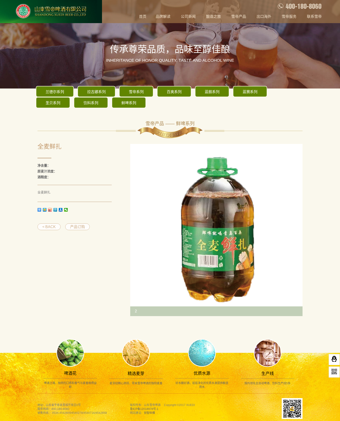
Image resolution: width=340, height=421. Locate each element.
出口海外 (264, 16)
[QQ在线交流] (334, 359)
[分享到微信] (66, 210)
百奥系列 (174, 92)
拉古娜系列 (96, 92)
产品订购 (77, 227)
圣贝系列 (53, 103)
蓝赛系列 (250, 92)
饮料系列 (90, 103)
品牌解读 (163, 16)
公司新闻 (188, 16)
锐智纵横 (149, 413)
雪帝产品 (238, 16)
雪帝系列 (136, 92)
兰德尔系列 (55, 92)
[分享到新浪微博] (50, 210)
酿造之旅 (213, 16)
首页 (142, 16)
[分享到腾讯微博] (55, 210)
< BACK (49, 227)
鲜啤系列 (128, 103)
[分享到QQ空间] (45, 210)
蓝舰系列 (212, 92)
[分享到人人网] (61, 210)
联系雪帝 (314, 16)
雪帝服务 (289, 16)
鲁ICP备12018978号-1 (144, 409)
